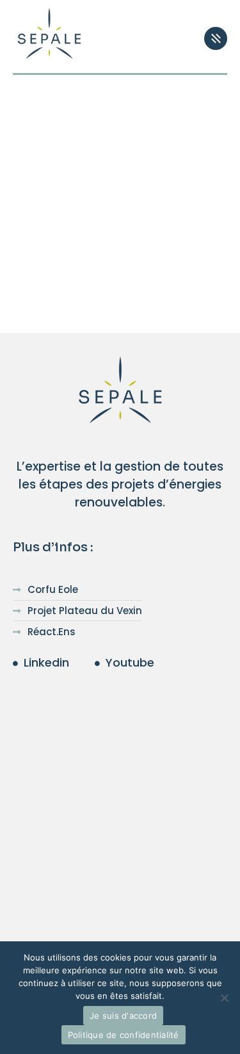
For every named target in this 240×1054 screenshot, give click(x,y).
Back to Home (109, 262)
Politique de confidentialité (123, 1035)
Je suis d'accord (123, 1015)
